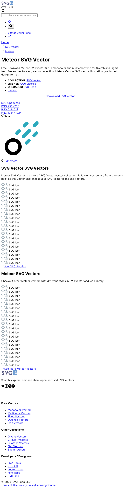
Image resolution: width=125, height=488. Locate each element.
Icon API (13, 466)
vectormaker (15, 469)
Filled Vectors (16, 416)
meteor (12, 90)
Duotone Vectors (18, 443)
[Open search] (11, 26)
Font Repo (14, 472)
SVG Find (13, 476)
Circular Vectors (18, 439)
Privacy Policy (26, 485)
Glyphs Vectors (17, 436)
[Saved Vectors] (9, 22)
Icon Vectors (15, 423)
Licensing (41, 485)
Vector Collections (19, 32)
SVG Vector (34, 80)
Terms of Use (9, 485)
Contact (52, 485)
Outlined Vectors (18, 419)
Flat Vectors (15, 446)
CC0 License (28, 83)
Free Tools (14, 463)
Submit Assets (16, 449)
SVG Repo (30, 87)
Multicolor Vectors (19, 413)
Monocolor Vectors (19, 410)
